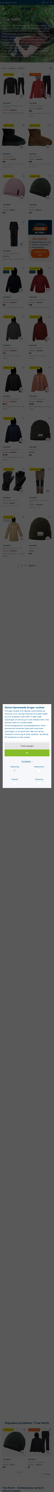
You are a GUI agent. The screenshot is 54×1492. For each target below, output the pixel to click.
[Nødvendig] (15, 771)
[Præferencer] (39, 771)
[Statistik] (15, 783)
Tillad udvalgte (27, 746)
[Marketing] (39, 783)
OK (27, 753)
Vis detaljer (26, 761)
